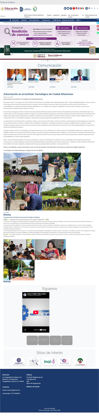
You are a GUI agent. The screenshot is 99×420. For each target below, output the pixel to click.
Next (93, 78)
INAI (28, 381)
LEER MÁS (10, 87)
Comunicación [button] (49, 65)
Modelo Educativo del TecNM (91, 16)
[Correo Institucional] (68, 8)
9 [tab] (57, 61)
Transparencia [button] (46, 20)
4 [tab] (48, 61)
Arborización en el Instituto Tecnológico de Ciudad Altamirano (38, 94)
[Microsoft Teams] (65, 8)
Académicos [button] (56, 15)
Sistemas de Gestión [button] (68, 20)
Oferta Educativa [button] (34, 20)
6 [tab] (51, 61)
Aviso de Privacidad (49, 408)
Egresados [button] (64, 15)
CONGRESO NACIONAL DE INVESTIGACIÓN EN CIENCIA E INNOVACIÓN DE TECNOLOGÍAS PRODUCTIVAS (32, 22)
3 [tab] (46, 61)
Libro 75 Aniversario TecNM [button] (73, 16)
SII (83, 15)
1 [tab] (42, 61)
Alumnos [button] (49, 15)
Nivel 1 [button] (79, 20)
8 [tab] (55, 61)
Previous (6, 78)
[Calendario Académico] (71, 8)
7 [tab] (53, 61)
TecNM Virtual (56, 20)
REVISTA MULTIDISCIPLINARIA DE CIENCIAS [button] (34, 16)
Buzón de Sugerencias (34, 383)
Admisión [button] (24, 20)
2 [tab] (44, 61)
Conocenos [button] (15, 20)
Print (4, 97)
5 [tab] (50, 61)
